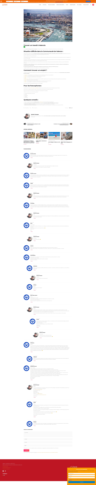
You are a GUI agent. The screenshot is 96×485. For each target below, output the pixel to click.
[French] (4, 475)
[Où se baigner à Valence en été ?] (54, 136)
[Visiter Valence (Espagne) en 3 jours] (66, 136)
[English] (3, 475)
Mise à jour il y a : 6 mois (27, 43)
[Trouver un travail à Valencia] (27, 116)
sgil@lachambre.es (39, 393)
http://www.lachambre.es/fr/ (38, 389)
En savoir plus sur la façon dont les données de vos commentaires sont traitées (47, 452)
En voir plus (49, 144)
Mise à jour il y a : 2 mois (27, 139)
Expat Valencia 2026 (5, 466)
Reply (31, 157)
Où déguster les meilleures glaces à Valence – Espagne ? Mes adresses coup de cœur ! (29, 141)
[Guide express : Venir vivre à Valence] (42, 135)
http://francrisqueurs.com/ (42, 394)
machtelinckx (32, 255)
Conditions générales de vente (7, 467)
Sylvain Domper (36, 163)
